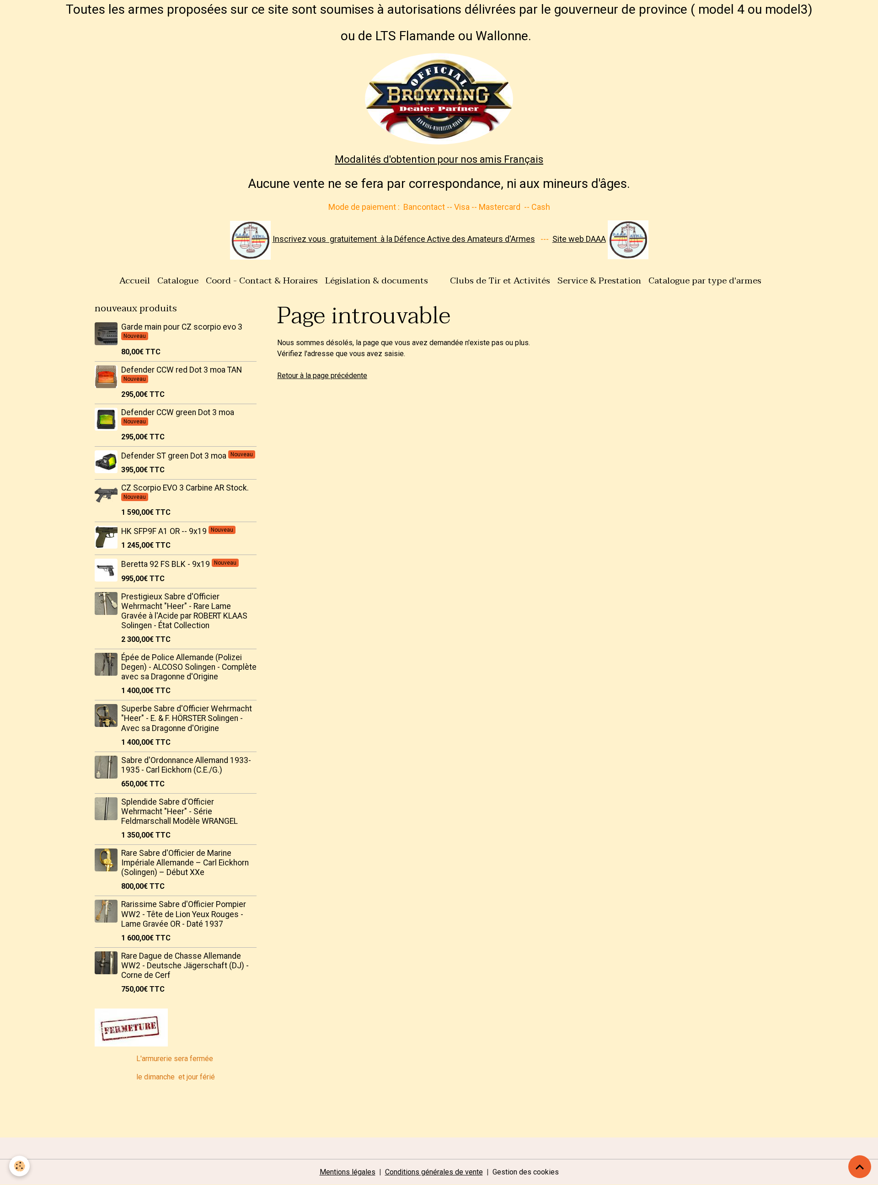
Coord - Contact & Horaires (262, 280)
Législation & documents (376, 280)
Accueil (134, 280)
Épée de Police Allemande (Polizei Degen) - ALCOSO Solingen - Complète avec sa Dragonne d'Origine (189, 667)
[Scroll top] (859, 1166)
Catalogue (177, 280)
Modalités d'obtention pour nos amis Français (439, 159)
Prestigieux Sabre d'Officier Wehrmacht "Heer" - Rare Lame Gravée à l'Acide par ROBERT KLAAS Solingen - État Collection (184, 611)
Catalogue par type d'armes (704, 280)
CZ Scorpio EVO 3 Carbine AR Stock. (185, 487)
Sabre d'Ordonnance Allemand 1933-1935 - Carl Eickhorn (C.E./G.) (186, 765)
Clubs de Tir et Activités (500, 280)
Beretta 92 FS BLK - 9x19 (166, 564)
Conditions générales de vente (434, 1172)
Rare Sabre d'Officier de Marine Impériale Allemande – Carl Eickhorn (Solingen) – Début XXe (185, 863)
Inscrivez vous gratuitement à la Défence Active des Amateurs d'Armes (404, 239)
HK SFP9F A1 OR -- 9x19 (165, 531)
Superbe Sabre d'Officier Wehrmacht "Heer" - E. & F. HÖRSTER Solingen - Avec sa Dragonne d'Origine (186, 718)
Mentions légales (347, 1172)
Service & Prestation (599, 280)
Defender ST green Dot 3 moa (174, 455)
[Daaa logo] (250, 239)
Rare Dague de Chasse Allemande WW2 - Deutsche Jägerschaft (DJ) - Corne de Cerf (185, 965)
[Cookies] (19, 1166)
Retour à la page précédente (322, 375)
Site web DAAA (579, 239)
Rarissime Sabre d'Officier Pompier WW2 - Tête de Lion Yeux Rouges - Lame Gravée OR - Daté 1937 (183, 914)
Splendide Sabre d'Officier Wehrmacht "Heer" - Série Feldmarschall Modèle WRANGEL (179, 811)
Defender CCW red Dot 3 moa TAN (181, 369)
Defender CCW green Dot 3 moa (177, 412)
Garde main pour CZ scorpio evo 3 (181, 326)
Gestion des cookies (526, 1172)
